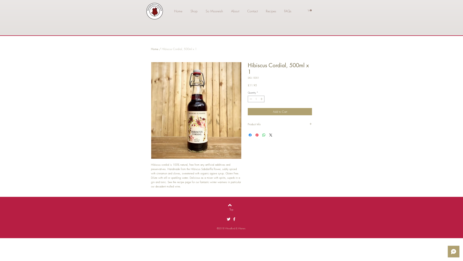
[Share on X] (271, 135)
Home (154, 49)
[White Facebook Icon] (234, 219)
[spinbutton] (256, 99)
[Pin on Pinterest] (257, 135)
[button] (310, 10)
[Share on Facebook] (250, 135)
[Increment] (262, 99)
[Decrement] (250, 99)
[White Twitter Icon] (228, 219)
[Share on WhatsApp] (264, 135)
